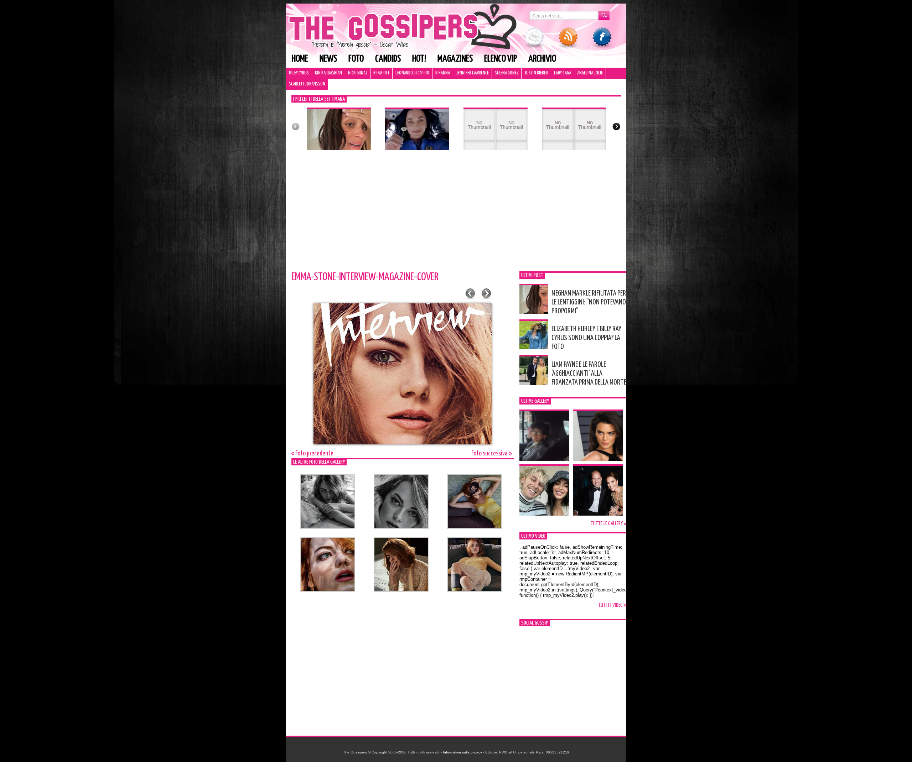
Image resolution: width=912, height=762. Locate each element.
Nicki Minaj (357, 73)
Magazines (455, 59)
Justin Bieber (536, 73)
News (328, 59)
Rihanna (442, 73)
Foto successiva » (491, 453)
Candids (388, 59)
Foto (356, 59)
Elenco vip (500, 59)
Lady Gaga (562, 73)
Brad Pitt (381, 73)
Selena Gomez (506, 73)
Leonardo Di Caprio (412, 73)
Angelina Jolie (590, 73)
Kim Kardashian (328, 73)
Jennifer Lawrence (472, 73)
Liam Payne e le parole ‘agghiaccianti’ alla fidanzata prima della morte (588, 373)
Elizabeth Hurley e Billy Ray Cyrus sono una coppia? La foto (586, 337)
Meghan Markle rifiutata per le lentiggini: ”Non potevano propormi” (588, 302)
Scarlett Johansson (307, 84)
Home (300, 59)
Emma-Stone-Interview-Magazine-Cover (365, 277)
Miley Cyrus (299, 73)
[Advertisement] (456, 212)
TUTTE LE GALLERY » (608, 523)
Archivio (542, 59)
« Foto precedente (312, 453)
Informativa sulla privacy (462, 752)
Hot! (419, 59)
